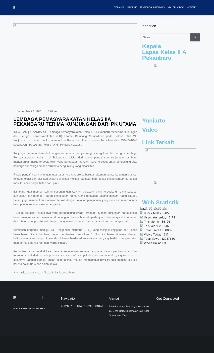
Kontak (191, 7)
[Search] (195, 37)
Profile (132, 7)
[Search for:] (165, 37)
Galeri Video (176, 7)
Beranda (119, 7)
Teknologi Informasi (152, 7)
